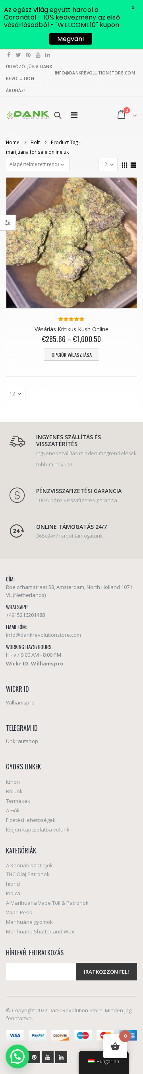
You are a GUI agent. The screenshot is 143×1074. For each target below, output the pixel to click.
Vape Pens (19, 912)
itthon (13, 781)
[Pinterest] (28, 55)
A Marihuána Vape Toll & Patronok (47, 902)
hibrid (13, 883)
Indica (13, 893)
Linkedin (61, 1057)
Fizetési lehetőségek (31, 820)
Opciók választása (72, 354)
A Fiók (13, 810)
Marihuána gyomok (29, 921)
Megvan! (70, 38)
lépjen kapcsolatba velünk (38, 829)
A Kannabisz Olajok (29, 865)
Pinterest (34, 1057)
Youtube (48, 1057)
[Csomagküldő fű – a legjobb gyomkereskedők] (28, 114)
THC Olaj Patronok (28, 874)
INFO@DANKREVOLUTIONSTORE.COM (95, 73)
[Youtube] (38, 55)
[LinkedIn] (48, 55)
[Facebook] (9, 55)
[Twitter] (19, 55)
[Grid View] (124, 164)
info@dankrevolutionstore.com (43, 634)
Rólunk (14, 791)
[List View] (133, 164)
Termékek (18, 800)
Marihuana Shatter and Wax (40, 931)
